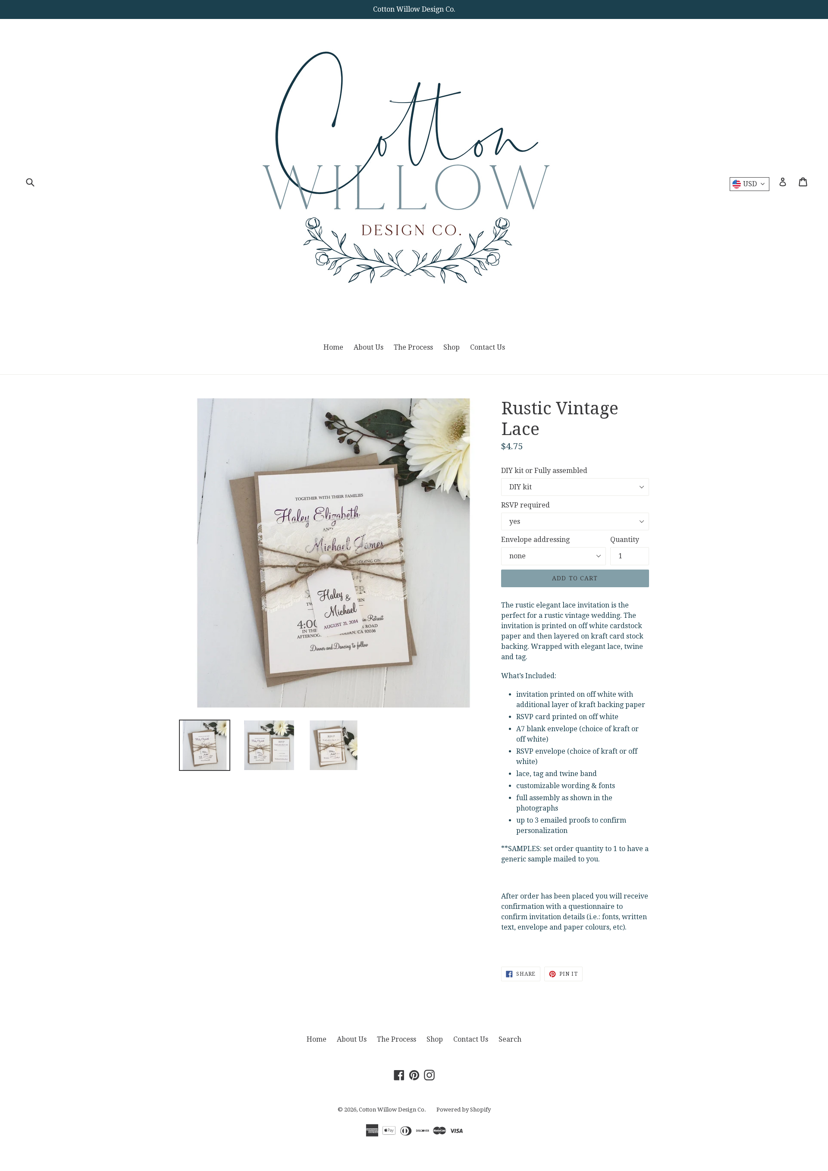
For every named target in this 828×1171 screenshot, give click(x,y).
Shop (451, 347)
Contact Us (487, 347)
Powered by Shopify (463, 1109)
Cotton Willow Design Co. (392, 1109)
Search (510, 1039)
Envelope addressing (535, 539)
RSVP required (525, 505)
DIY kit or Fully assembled (544, 471)
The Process (413, 347)
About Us (368, 347)
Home (333, 347)
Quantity (624, 539)
